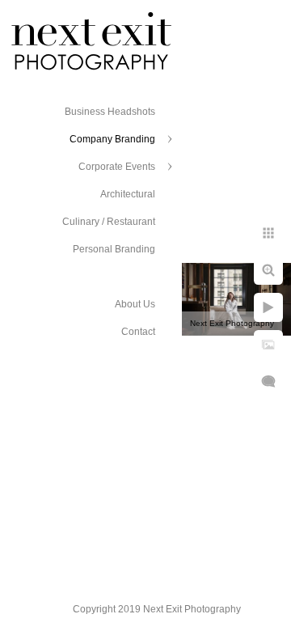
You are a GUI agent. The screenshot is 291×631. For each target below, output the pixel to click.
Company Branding (112, 139)
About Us (135, 304)
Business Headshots (110, 111)
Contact (138, 331)
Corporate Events (116, 166)
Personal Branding (114, 249)
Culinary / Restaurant (108, 221)
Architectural (127, 194)
